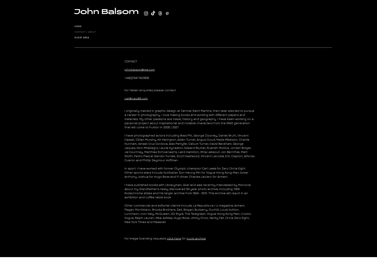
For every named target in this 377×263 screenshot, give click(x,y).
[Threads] (160, 13)
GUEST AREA (81, 37)
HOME (78, 26)
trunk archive (196, 238)
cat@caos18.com (136, 98)
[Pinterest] (167, 13)
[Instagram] (146, 13)
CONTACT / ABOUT (81, 31)
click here (174, 238)
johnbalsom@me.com (139, 69)
